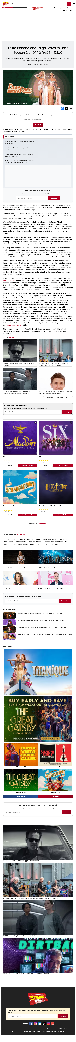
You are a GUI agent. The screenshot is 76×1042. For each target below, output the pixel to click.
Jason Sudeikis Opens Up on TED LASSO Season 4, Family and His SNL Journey (42, 627)
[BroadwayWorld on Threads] (48, 1024)
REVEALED (55, 254)
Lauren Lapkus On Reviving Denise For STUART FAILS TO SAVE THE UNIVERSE (41, 620)
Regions (47, 1028)
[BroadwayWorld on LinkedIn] (39, 1024)
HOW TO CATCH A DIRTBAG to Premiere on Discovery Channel (26, 974)
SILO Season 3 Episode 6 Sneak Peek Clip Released (22, 936)
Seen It (10, 465)
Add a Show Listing (20, 7)
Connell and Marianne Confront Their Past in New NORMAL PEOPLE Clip (40, 613)
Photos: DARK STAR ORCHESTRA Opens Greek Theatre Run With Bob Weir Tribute (32, 898)
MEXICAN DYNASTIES (13, 325)
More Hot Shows (20, 796)
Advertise (12, 1028)
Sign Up (38, 125)
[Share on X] (66, 108)
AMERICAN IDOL (9, 280)
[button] (69, 4)
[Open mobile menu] (74, 4)
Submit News (39, 1028)
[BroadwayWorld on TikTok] (44, 1024)
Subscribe (65, 601)
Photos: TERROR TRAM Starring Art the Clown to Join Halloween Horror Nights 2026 (20, 162)
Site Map (54, 1028)
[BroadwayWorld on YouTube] (53, 1024)
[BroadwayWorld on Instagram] (35, 1024)
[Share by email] (71, 108)
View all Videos (8, 642)
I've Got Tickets (27, 465)
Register (58, 3)
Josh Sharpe (21, 534)
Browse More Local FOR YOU (58, 397)
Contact (25, 1028)
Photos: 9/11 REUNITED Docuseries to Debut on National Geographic (19, 155)
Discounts (56, 796)
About (19, 1028)
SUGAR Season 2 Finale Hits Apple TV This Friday (21, 861)
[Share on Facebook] (62, 108)
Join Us (31, 1028)
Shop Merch (8, 7)
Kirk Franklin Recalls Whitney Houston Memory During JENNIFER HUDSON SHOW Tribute (45, 634)
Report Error (63, 1028)
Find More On (37, 524)
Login (64, 3)
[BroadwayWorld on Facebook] (31, 1024)
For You (11, 337)
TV (38, 12)
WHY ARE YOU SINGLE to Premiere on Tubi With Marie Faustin (19, 142)
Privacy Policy (59, 1031)
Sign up (67, 812)
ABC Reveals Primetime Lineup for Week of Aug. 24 (18, 149)
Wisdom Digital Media (33, 1031)
